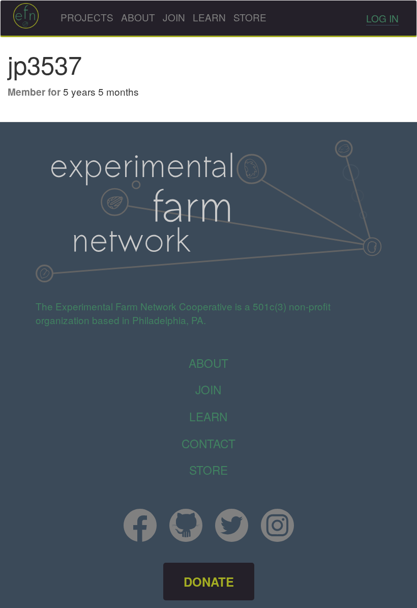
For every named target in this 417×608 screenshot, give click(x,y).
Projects (87, 17)
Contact (208, 443)
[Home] (26, 15)
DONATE (209, 581)
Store (249, 17)
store (208, 469)
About (138, 17)
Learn (209, 17)
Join (174, 17)
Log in (382, 18)
